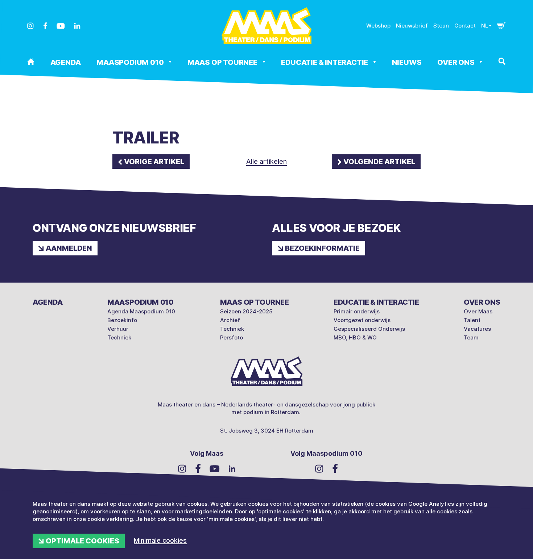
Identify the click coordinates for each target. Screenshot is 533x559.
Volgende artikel (379, 161)
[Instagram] (30, 25)
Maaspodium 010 (130, 62)
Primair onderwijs (357, 311)
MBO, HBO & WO (355, 337)
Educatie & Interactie (325, 62)
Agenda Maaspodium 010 (141, 311)
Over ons (456, 62)
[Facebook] (45, 25)
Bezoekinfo (122, 320)
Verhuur (117, 328)
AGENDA (65, 62)
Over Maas (478, 311)
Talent (472, 320)
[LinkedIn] (77, 25)
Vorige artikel (154, 161)
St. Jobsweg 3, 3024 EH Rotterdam (266, 430)
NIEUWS (407, 62)
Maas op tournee (223, 62)
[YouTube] (61, 26)
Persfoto (231, 337)
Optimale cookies (82, 541)
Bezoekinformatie (322, 248)
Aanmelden (69, 248)
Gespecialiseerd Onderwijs (369, 328)
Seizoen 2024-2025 (246, 311)
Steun (441, 25)
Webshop (378, 25)
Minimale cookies (160, 540)
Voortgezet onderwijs (362, 320)
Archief (230, 320)
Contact (465, 25)
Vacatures (477, 328)
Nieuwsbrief (412, 25)
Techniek (119, 337)
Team (471, 337)
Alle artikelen (266, 161)
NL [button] (484, 25)
